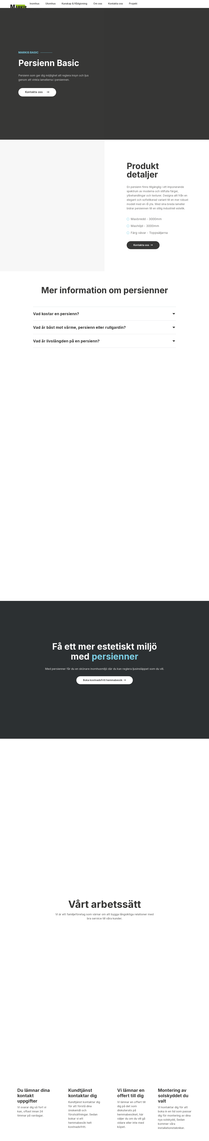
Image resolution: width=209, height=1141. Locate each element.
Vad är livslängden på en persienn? (66, 341)
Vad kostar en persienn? (56, 313)
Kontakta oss (115, 3)
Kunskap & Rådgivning (74, 3)
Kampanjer (36, 10)
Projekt (133, 3)
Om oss (97, 3)
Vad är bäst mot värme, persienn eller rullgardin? (79, 327)
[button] (104, 316)
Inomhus (34, 3)
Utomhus (50, 3)
